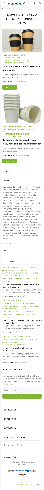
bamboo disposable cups (13, 55)
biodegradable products (18, 273)
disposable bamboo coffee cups (16, 60)
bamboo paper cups (11, 57)
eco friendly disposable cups (15, 63)
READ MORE (10, 87)
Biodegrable (10, 303)
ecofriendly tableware (16, 314)
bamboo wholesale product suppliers (17, 337)
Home (3, 8)
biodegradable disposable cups (16, 127)
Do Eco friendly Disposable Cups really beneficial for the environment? (21, 142)
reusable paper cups (11, 136)
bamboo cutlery (8, 267)
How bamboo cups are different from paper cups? (21, 68)
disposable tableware (18, 345)
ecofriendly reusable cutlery (19, 278)
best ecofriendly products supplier (19, 338)
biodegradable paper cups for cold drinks (18, 130)
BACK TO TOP (22, 484)
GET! (22, 396)
